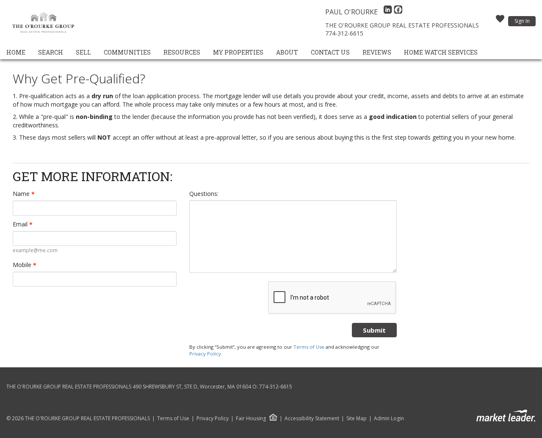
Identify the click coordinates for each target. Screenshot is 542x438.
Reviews (376, 52)
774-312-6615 (344, 33)
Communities (127, 52)
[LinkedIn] (389, 12)
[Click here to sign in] (500, 21)
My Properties (238, 52)
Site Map (356, 418)
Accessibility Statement (312, 418)
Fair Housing (251, 418)
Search (50, 52)
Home (15, 52)
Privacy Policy (205, 353)
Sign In (522, 21)
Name (24, 194)
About (287, 52)
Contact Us (330, 52)
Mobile (24, 265)
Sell (83, 52)
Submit (374, 330)
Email (23, 224)
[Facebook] (398, 12)
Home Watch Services (441, 52)
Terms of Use (308, 347)
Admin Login (389, 418)
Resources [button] (181, 52)
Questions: (203, 194)
